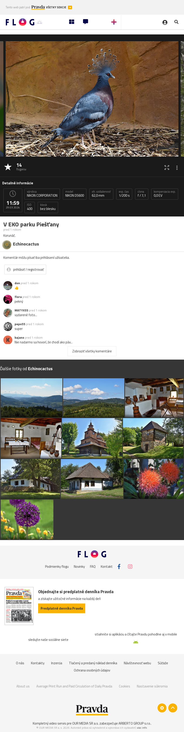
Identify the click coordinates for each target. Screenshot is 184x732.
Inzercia (56, 663)
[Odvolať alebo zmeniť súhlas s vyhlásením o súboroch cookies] (162, 707)
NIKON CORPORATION (42, 193)
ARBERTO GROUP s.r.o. (134, 723)
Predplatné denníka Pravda (62, 608)
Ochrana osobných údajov (92, 670)
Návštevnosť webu (137, 663)
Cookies (124, 686)
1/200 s (124, 193)
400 (29, 207)
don (17, 283)
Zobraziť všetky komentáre (92, 351)
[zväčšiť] (166, 167)
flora (18, 297)
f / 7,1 (142, 193)
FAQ (93, 566)
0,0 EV (165, 193)
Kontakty (37, 663)
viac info (142, 727)
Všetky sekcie (56, 7)
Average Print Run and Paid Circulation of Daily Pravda (74, 686)
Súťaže (163, 663)
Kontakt (107, 566)
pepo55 (20, 324)
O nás (20, 663)
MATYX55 (21, 310)
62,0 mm (101, 193)
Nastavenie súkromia (152, 686)
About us (23, 686)
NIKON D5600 (74, 193)
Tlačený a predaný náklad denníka (93, 663)
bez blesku (48, 207)
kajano (19, 337)
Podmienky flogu (57, 566)
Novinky (79, 566)
